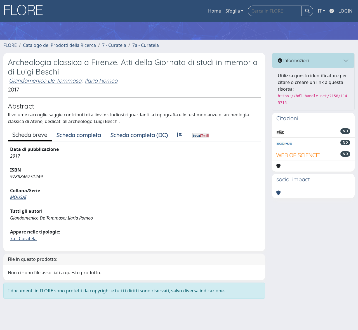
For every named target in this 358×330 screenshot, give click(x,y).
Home (214, 11)
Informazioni (295, 60)
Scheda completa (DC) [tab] (139, 134)
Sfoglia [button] (232, 11)
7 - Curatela (114, 45)
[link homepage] (25, 10)
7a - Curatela (145, 45)
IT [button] (320, 11)
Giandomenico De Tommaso (45, 80)
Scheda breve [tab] (29, 134)
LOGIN (345, 11)
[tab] (180, 135)
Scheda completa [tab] (78, 134)
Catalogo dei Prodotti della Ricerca (59, 45)
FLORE (10, 45)
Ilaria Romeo (101, 80)
